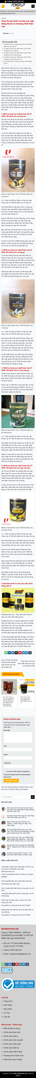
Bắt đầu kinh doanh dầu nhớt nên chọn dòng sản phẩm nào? (16, 882)
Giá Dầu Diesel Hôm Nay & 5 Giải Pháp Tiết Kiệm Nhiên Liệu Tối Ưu (20, 816)
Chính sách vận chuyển (13, 1040)
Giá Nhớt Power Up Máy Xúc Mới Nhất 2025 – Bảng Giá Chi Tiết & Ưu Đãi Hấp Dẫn (21, 846)
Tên (5, 746)
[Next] (34, 693)
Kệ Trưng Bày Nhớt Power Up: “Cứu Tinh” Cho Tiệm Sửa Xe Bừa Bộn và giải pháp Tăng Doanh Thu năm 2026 (20, 831)
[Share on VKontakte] (23, 652)
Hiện (11, 33)
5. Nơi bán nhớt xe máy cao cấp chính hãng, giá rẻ (18, 62)
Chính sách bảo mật (12, 1032)
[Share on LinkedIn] (26, 652)
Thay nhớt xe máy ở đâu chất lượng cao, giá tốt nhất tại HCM (26, 663)
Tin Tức (7, 1013)
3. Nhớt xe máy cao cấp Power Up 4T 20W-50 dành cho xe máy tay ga (17, 54)
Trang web (7, 763)
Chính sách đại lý (11, 1036)
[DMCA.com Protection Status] (6, 970)
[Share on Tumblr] (30, 652)
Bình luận (7, 730)
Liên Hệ (7, 1017)
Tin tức (3, 18)
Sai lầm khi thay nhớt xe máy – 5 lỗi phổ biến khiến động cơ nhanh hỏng (19, 854)
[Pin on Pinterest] (19, 652)
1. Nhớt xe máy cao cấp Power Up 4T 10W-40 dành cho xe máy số (18, 45)
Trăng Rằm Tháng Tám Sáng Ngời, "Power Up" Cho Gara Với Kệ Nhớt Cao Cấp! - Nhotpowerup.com (17, 869)
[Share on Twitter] (12, 652)
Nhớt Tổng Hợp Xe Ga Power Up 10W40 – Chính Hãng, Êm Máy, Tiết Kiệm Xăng (19, 823)
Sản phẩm (8, 1009)
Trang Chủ (8, 1001)
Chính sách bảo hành (12, 1044)
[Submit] (33, 6)
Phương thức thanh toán (14, 1055)
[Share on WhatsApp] (5, 652)
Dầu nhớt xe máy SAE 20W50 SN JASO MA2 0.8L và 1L (26, 700)
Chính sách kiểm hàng (13, 1052)
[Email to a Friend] (16, 652)
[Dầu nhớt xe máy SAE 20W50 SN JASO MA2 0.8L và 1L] (27, 687)
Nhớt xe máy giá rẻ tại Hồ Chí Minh (18, 905)
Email (6, 754)
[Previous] (2, 693)
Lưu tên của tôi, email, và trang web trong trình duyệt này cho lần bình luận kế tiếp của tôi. (17, 774)
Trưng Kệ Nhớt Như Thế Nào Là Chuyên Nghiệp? (17, 875)
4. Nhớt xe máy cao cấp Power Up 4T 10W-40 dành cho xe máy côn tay (17, 58)
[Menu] (3, 6)
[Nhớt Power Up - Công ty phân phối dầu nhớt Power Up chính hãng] (18, 6)
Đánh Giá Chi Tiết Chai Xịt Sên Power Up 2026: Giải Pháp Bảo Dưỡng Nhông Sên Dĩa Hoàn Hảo (20, 809)
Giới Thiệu (8, 1005)
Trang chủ (3, 11)
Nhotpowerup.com (7, 95)
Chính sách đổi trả (11, 1048)
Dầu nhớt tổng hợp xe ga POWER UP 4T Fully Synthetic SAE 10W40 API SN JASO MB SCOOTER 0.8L (8, 702)
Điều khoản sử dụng (12, 1028)
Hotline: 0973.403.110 (15, 1)
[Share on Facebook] (9, 652)
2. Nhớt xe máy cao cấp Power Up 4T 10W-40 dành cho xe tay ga (17, 49)
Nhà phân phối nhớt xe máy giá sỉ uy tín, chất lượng (17, 894)
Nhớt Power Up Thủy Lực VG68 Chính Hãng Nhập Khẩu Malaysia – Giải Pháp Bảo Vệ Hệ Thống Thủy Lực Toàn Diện (20, 839)
